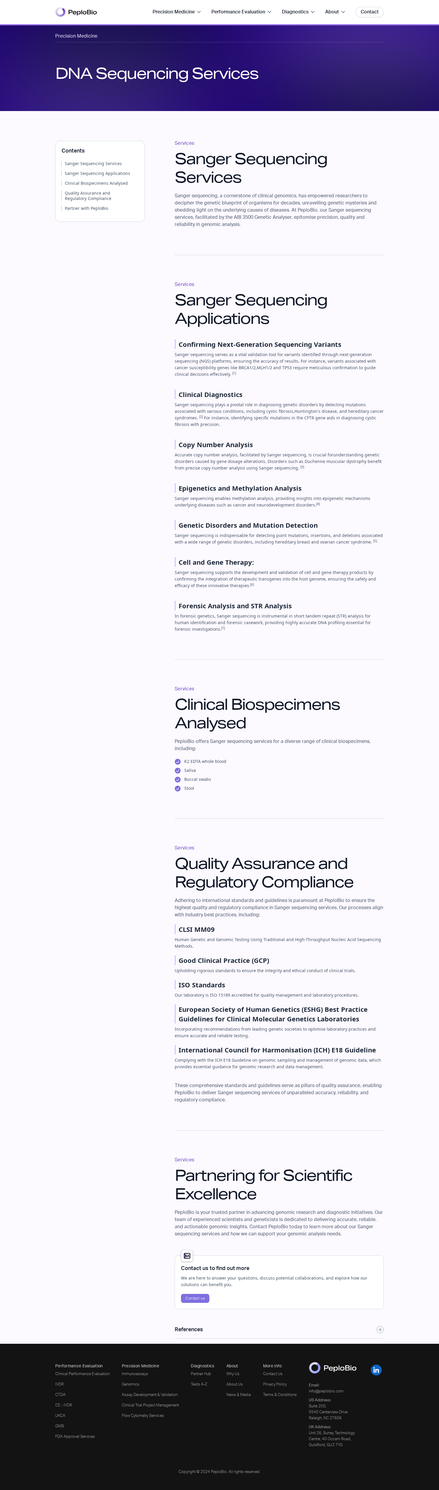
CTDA (60, 1395)
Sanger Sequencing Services (93, 163)
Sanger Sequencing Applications (97, 173)
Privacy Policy (275, 1384)
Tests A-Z (199, 1384)
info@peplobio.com (326, 1391)
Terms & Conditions (280, 1395)
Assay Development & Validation (150, 1395)
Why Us (233, 1374)
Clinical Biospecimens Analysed (96, 183)
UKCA (60, 1416)
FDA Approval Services (75, 1437)
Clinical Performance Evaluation (82, 1374)
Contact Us (273, 1374)
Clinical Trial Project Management (150, 1405)
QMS (59, 1426)
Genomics (130, 1384)
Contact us (195, 1298)
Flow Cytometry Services (143, 1416)
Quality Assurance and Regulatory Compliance (88, 195)
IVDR (59, 1384)
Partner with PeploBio (86, 208)
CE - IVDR (63, 1405)
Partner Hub (201, 1374)
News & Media (238, 1395)
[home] (76, 12)
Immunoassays (135, 1374)
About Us (234, 1384)
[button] (177, 12)
